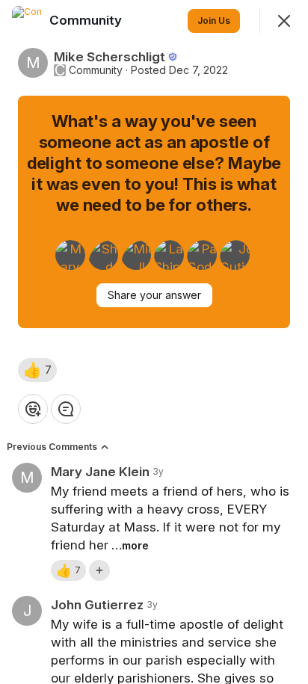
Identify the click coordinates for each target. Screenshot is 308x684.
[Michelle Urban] (136, 255)
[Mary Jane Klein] (70, 255)
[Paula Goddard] (202, 255)
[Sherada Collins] (103, 255)
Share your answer (154, 295)
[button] (37, 370)
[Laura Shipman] (169, 255)
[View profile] (27, 21)
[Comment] (66, 409)
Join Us (213, 20)
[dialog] (154, 342)
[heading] (87, 20)
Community (96, 70)
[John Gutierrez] (235, 255)
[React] (33, 409)
